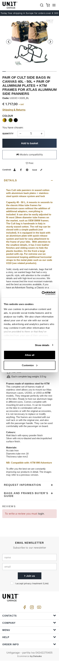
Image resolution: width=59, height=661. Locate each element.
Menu (6, 630)
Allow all (29, 355)
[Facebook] (24, 608)
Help (5, 637)
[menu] (54, 5)
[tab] (29, 180)
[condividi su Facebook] (21, 169)
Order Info (10, 644)
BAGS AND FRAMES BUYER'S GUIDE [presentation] (26, 495)
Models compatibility (31, 154)
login (41, 513)
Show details (42, 345)
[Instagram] (31, 608)
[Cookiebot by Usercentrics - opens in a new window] (42, 293)
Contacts (9, 615)
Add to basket (29, 143)
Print (30, 163)
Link (46, 583)
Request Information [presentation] (22, 484)
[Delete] (42, 133)
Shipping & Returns (13, 109)
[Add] (20, 133)
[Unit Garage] (10, 5)
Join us (30, 575)
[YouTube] (38, 608)
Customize (28, 365)
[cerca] (42, 5)
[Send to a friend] (14, 169)
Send (34, 170)
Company (9, 623)
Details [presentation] (10, 180)
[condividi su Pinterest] (27, 169)
